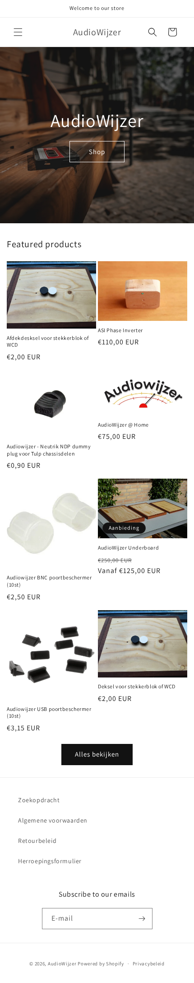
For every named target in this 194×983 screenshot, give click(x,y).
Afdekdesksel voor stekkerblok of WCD (47, 341)
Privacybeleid (149, 963)
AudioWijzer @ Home (123, 424)
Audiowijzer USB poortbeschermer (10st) (49, 713)
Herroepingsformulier (50, 861)
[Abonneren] (142, 918)
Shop (97, 151)
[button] (18, 32)
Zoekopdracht (39, 800)
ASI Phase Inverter (120, 330)
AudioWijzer (62, 963)
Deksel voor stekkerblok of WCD (137, 686)
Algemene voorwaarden (53, 820)
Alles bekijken (97, 754)
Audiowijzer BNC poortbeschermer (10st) (49, 581)
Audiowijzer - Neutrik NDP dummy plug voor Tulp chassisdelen (49, 450)
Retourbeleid (37, 841)
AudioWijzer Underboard (128, 547)
